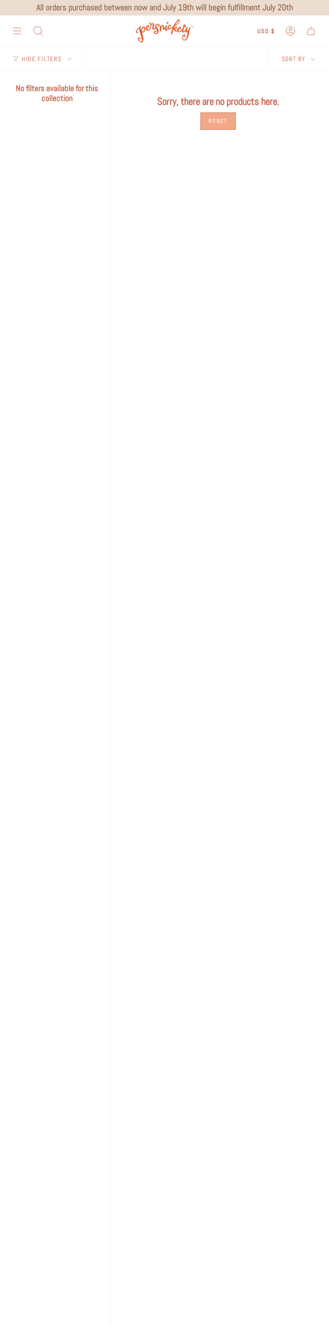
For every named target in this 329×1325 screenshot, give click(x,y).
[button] (38, 31)
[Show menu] (17, 31)
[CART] (311, 31)
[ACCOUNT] (290, 31)
